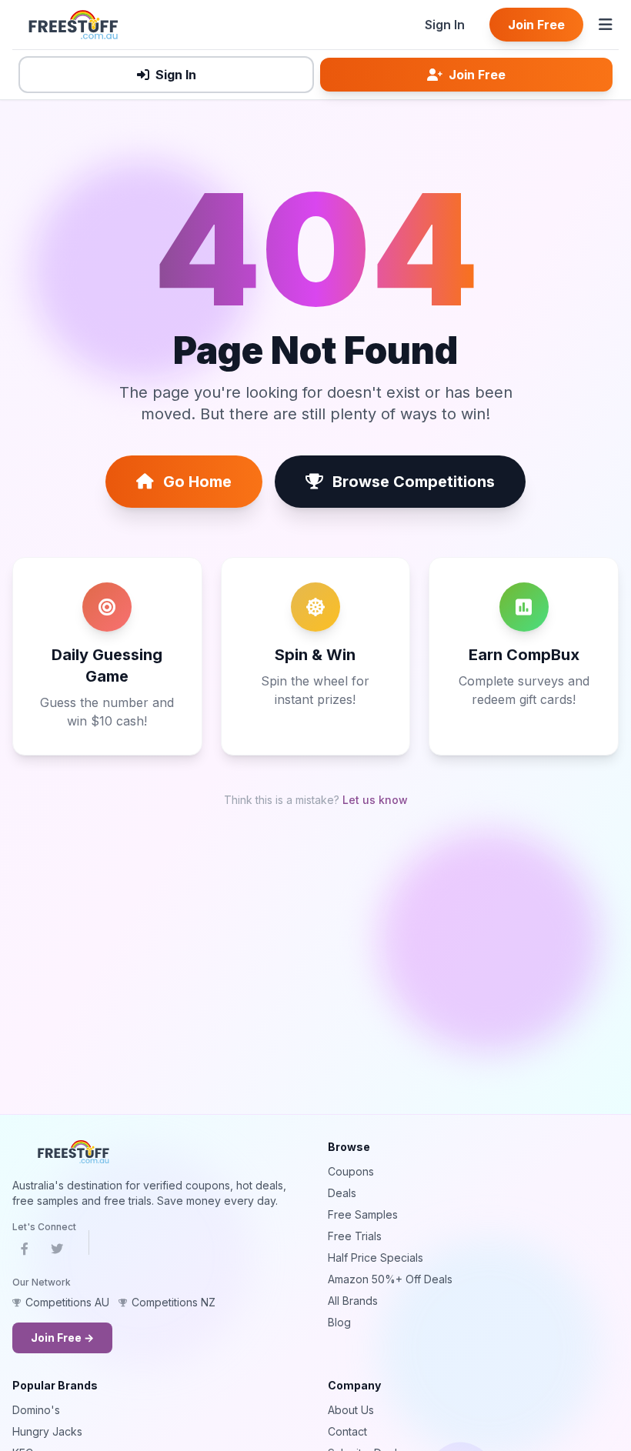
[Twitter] (57, 1251)
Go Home (197, 481)
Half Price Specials (375, 1257)
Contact (347, 1431)
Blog (339, 1322)
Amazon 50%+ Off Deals (390, 1279)
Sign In (445, 24)
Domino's (36, 1409)
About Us (351, 1409)
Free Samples (363, 1214)
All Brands (353, 1300)
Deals (342, 1192)
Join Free (536, 24)
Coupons (351, 1171)
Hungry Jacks (47, 1431)
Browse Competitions (413, 481)
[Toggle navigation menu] (606, 25)
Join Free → (62, 1337)
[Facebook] (24, 1251)
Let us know (375, 799)
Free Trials (355, 1236)
